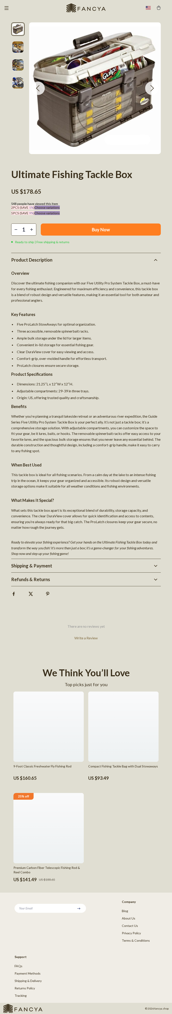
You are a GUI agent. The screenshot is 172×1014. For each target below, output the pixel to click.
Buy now (101, 229)
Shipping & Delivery (28, 981)
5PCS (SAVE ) (22, 213)
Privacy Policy (131, 933)
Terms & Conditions (136, 940)
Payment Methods (28, 973)
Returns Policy (25, 988)
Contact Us (130, 926)
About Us (128, 918)
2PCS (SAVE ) (22, 207)
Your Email (25, 908)
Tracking (21, 995)
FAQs (18, 966)
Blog (125, 911)
